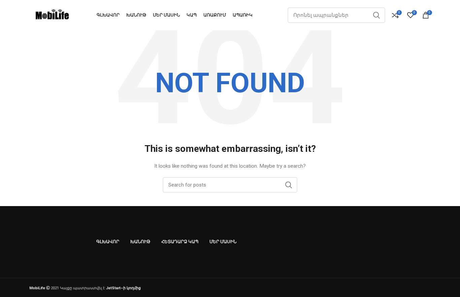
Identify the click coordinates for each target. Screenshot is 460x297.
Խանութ (140, 241)
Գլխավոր (107, 241)
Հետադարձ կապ (179, 241)
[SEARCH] (376, 15)
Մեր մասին (222, 241)
